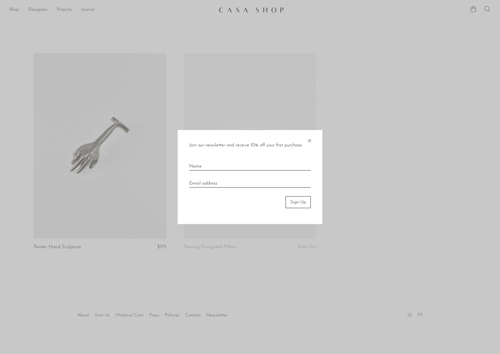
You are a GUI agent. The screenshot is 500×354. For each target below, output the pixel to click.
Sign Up (298, 202)
